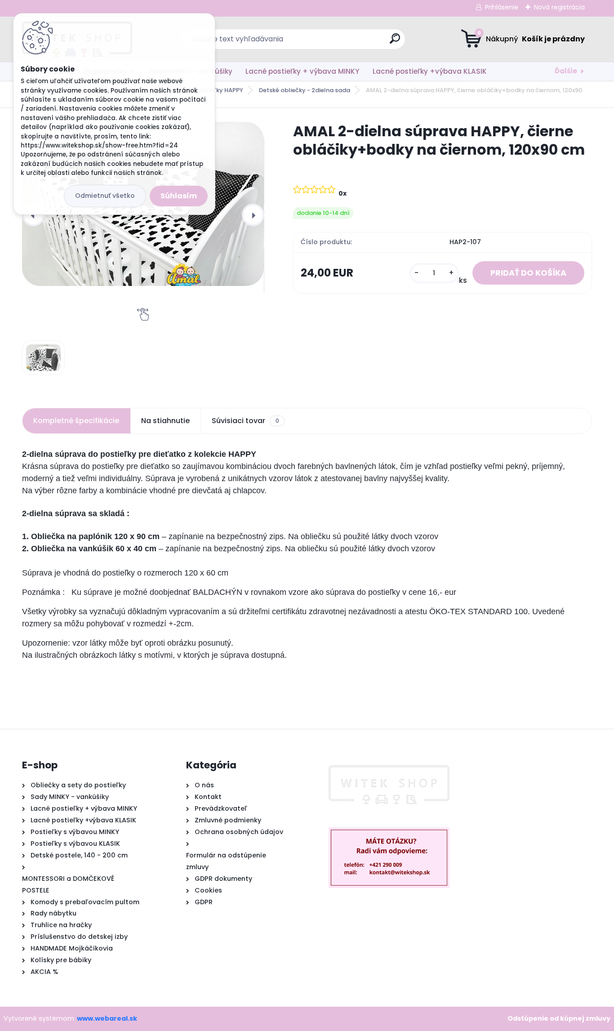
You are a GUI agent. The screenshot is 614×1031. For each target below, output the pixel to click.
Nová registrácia (559, 7)
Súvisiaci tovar (245, 420)
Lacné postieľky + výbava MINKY (302, 71)
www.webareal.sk (107, 1018)
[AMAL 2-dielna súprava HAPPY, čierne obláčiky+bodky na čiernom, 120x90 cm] (43, 357)
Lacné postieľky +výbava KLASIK (430, 71)
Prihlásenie (501, 7)
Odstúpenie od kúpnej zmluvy (558, 1018)
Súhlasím (178, 196)
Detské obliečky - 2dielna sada (304, 90)
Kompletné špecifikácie (76, 420)
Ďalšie (566, 71)
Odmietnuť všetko (105, 195)
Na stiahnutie (165, 420)
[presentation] (253, 215)
